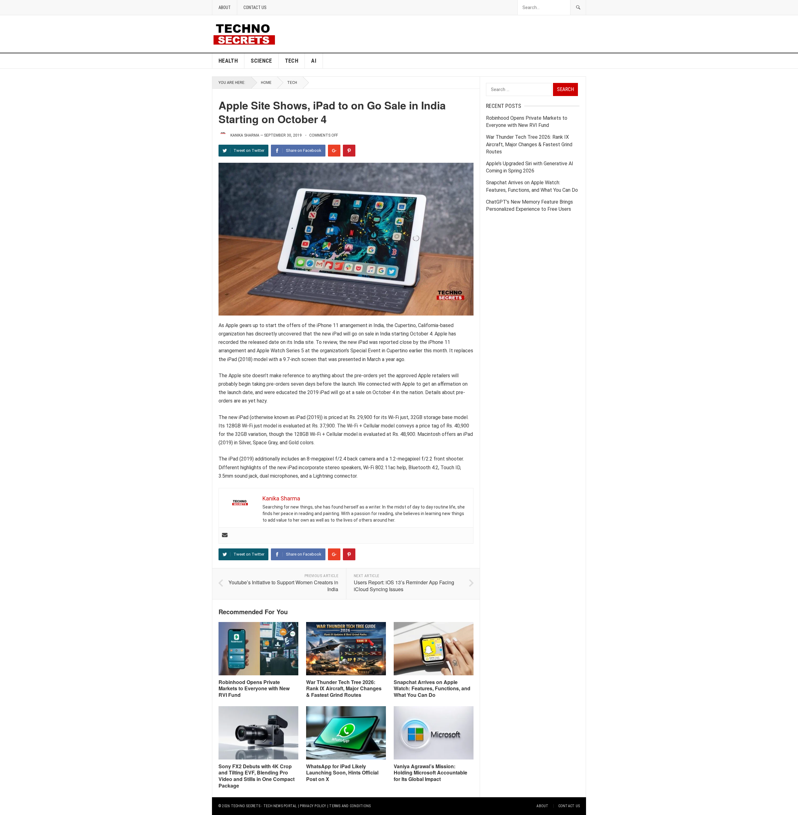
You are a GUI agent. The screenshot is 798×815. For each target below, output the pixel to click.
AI (313, 60)
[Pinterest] (349, 151)
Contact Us (255, 7)
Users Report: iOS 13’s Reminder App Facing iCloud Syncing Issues (404, 586)
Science (261, 60)
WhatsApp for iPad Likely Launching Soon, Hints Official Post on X (342, 773)
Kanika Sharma (244, 135)
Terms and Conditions (350, 806)
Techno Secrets (245, 806)
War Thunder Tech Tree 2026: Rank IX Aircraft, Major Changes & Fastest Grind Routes (344, 688)
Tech (291, 60)
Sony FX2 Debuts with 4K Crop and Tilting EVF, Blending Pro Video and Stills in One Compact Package (257, 776)
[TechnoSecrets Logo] (246, 33)
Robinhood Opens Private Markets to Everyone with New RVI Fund (254, 688)
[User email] (225, 535)
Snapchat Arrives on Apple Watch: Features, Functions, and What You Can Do (432, 688)
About (225, 7)
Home (266, 82)
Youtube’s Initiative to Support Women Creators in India (283, 586)
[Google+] (334, 151)
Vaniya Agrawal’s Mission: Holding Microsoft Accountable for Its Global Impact (430, 773)
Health (228, 60)
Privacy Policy (313, 806)
